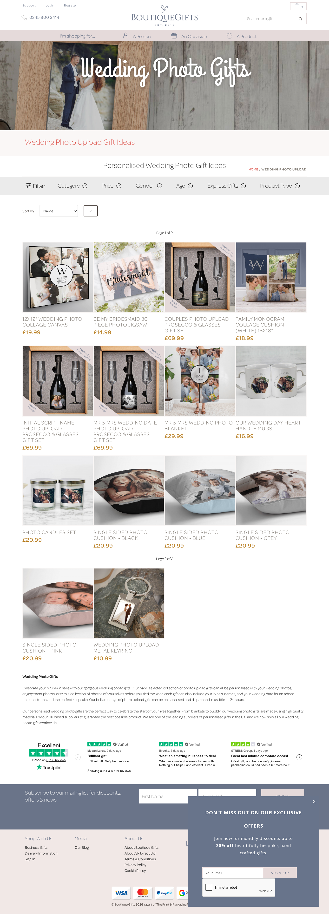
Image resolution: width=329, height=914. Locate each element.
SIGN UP (280, 872)
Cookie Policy (135, 870)
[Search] (302, 18)
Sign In (30, 858)
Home (253, 169)
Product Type (276, 185)
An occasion (194, 36)
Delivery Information (41, 853)
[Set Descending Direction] (91, 210)
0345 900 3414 (44, 17)
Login (50, 5)
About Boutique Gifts (141, 847)
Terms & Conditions (140, 858)
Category (69, 185)
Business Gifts (36, 847)
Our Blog (82, 847)
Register (70, 5)
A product (247, 36)
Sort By (28, 211)
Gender (145, 185)
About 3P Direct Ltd (140, 853)
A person (142, 36)
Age (180, 185)
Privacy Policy (135, 864)
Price (108, 185)
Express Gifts (222, 185)
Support (29, 5)
